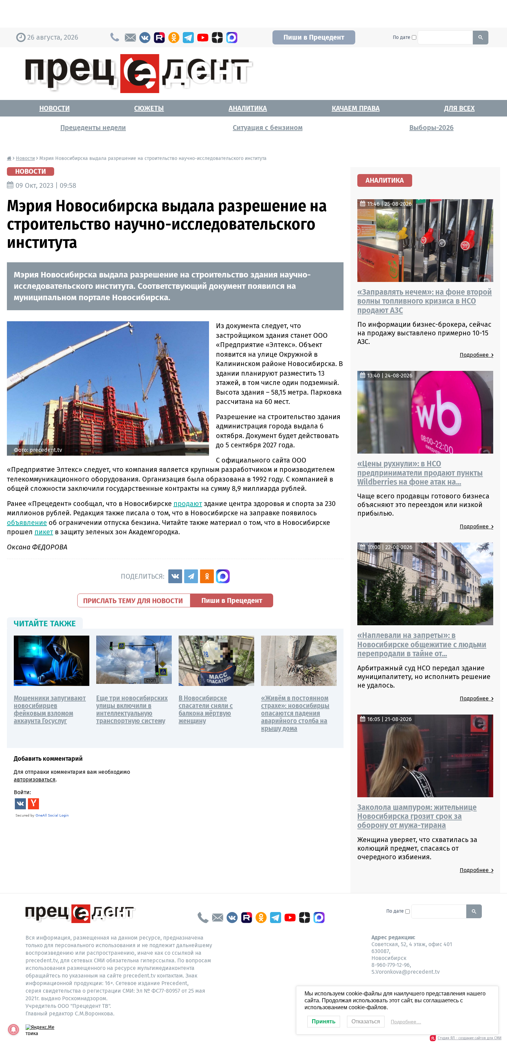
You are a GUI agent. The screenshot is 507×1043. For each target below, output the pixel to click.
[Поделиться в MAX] (223, 576)
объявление (27, 522)
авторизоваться (35, 779)
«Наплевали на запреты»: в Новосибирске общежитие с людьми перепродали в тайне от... (421, 644)
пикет (43, 532)
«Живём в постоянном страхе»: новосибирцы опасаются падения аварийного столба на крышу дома (295, 713)
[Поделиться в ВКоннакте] (175, 576)
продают (187, 503)
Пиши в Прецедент (314, 37)
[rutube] (159, 37)
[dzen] (217, 37)
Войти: (22, 792)
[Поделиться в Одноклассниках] (207, 576)
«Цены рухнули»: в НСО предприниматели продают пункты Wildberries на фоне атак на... (420, 473)
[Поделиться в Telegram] (191, 576)
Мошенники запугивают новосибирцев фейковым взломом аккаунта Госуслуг (50, 709)
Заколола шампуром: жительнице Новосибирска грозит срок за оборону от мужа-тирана (417, 816)
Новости (54, 108)
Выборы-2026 (431, 127)
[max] (231, 37)
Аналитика (248, 108)
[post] (130, 37)
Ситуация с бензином (267, 127)
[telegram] (188, 37)
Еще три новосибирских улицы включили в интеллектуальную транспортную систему (132, 709)
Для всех (459, 108)
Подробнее (475, 355)
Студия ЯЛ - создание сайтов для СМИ (469, 1038)
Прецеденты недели (93, 127)
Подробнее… (406, 1021)
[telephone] (203, 917)
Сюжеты (149, 108)
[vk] (144, 37)
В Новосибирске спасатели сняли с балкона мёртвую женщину (206, 709)
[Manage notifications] (13, 1029)
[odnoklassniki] (173, 37)
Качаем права (356, 108)
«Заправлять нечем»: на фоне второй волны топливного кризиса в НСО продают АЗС (424, 301)
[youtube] (202, 37)
